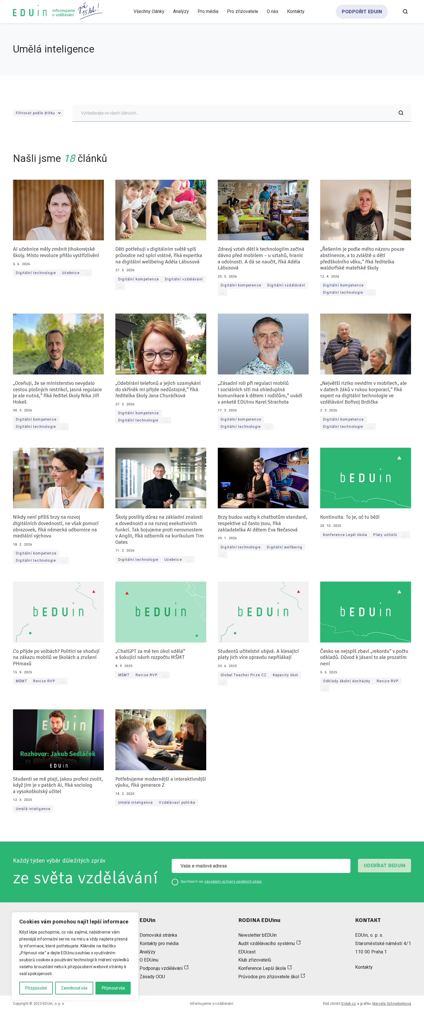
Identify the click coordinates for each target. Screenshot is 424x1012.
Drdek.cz (348, 1004)
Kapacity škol (285, 675)
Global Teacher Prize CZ (244, 675)
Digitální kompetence (138, 279)
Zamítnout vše (74, 988)
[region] (75, 956)
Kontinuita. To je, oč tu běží (350, 517)
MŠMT (21, 681)
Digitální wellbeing (284, 547)
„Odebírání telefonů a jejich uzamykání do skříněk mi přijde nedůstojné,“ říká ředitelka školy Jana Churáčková (158, 389)
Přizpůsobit (36, 988)
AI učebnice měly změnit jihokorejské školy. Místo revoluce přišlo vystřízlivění (56, 252)
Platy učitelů (385, 535)
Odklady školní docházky (347, 681)
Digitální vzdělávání (184, 279)
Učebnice (71, 273)
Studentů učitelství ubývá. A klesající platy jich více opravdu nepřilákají (258, 654)
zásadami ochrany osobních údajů (233, 882)
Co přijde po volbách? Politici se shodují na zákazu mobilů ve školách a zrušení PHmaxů (56, 657)
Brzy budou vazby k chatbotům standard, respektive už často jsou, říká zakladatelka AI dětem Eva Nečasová (262, 523)
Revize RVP (44, 681)
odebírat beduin (384, 865)
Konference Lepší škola (345, 535)
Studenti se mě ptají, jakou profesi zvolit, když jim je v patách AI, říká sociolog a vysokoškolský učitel (58, 785)
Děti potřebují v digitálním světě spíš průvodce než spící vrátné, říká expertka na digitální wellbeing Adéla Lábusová (158, 255)
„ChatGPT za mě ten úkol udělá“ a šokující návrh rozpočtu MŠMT (150, 654)
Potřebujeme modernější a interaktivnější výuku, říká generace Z (160, 782)
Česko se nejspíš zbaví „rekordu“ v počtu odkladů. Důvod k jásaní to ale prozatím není (364, 657)
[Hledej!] (401, 113)
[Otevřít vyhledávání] (405, 11)
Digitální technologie (36, 273)
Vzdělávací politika (177, 803)
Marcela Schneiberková (391, 1004)
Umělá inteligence (33, 809)
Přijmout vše (113, 988)
